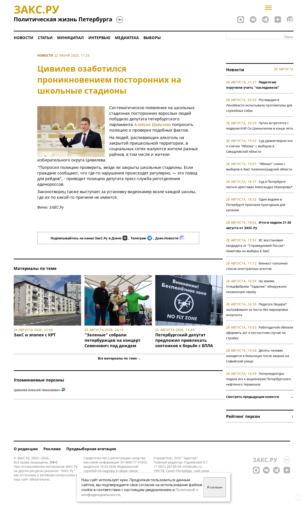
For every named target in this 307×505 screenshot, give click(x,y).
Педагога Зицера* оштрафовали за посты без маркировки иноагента (257, 309)
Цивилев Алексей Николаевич (37, 390)
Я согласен (214, 487)
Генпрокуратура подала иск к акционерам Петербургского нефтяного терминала (258, 378)
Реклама (52, 448)
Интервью (99, 37)
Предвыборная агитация (91, 448)
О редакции (26, 448)
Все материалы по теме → (119, 358)
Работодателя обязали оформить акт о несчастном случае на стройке (260, 332)
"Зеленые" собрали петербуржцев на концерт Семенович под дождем (112, 340)
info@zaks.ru (192, 466)
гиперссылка (65, 475)
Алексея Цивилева (152, 124)
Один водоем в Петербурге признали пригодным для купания (255, 204)
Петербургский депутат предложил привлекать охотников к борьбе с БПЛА (184, 340)
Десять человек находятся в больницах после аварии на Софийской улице (257, 355)
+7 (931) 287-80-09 (167, 466)
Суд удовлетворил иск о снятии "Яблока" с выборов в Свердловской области (259, 146)
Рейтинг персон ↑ (260, 416)
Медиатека (127, 37)
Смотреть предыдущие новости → (260, 397)
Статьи (45, 37)
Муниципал (70, 37)
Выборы (152, 37)
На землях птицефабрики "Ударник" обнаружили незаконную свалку (256, 286)
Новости (23, 37)
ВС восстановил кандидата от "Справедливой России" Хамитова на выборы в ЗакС (255, 245)
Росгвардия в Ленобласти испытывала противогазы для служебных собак (259, 105)
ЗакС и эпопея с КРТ (35, 334)
